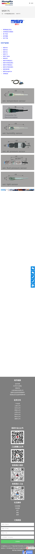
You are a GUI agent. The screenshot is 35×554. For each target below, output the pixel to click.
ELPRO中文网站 (17, 386)
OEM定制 (5, 73)
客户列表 (5, 34)
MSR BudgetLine (7, 71)
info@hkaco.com (5, 546)
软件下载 (5, 38)
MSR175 (5, 54)
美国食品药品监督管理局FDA (17, 394)
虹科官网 (17, 383)
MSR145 (5, 47)
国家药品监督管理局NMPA (18, 392)
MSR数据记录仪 (7, 29)
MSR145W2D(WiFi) (8, 62)
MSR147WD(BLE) (7, 65)
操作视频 (5, 36)
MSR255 (5, 58)
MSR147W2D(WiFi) (8, 67)
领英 (17, 512)
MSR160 (5, 50)
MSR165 (5, 52)
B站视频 (17, 508)
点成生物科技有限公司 (17, 390)
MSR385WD (6, 69)
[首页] (2, 13)
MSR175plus (6, 56)
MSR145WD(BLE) (7, 60)
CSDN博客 (17, 506)
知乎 (17, 510)
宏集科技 (17, 388)
